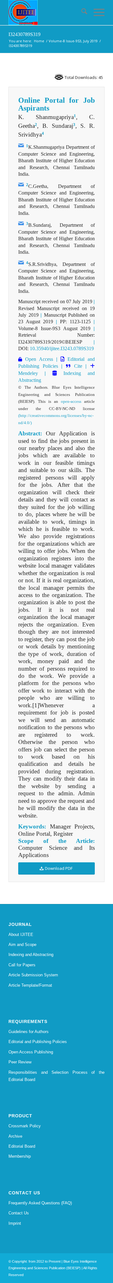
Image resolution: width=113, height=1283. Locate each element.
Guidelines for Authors (28, 1031)
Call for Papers (21, 965)
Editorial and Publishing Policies (37, 1041)
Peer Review (19, 1062)
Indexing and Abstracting (30, 954)
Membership (19, 1156)
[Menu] (96, 12)
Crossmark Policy (24, 1126)
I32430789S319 (24, 34)
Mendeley (28, 373)
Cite (78, 366)
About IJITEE (20, 934)
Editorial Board (21, 1146)
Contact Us (18, 1213)
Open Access (37, 359)
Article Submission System (33, 975)
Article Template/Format (30, 985)
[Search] (81, 12)
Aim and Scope (22, 944)
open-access (71, 401)
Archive (15, 1136)
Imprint (14, 1223)
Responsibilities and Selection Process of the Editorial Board (56, 1076)
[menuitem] (81, 12)
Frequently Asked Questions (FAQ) (40, 1203)
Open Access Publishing (30, 1052)
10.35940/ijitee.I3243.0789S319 (62, 348)
